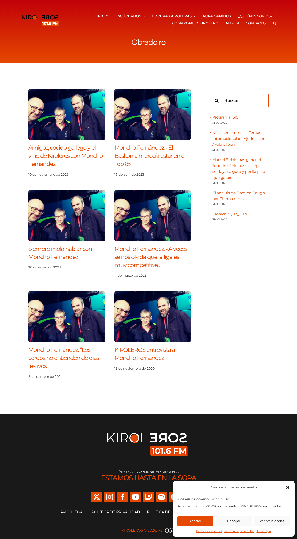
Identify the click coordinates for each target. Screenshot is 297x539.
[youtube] (135, 497)
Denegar (233, 521)
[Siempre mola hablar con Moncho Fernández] (66, 193)
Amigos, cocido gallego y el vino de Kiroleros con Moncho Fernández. (65, 155)
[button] (287, 487)
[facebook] (122, 497)
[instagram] (109, 497)
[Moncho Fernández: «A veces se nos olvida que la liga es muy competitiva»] (152, 193)
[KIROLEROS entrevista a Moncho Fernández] (152, 294)
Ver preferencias (272, 521)
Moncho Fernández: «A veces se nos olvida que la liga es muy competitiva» (150, 256)
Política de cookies (209, 531)
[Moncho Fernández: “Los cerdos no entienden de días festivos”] (66, 294)
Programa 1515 (225, 117)
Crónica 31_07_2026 (230, 214)
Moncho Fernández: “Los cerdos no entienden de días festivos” (63, 357)
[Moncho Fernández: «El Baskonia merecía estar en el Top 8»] (152, 92)
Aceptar (195, 521)
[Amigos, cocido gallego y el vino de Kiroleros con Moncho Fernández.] (66, 92)
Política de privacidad (239, 531)
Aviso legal (264, 531)
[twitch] (148, 497)
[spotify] (161, 497)
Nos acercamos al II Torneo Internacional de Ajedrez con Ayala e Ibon (238, 138)
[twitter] (96, 497)
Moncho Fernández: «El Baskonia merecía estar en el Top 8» (149, 155)
